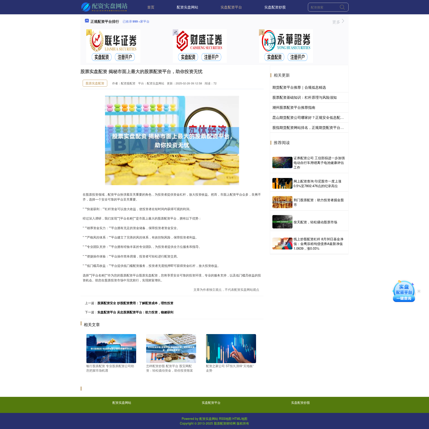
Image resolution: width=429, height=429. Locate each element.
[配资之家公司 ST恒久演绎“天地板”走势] (231, 348)
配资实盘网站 (187, 7)
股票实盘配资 (95, 83)
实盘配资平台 (231, 7)
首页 (150, 7)
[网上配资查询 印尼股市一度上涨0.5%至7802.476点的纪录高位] (282, 183)
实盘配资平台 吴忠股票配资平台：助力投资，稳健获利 (135, 312)
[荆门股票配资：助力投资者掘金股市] (282, 202)
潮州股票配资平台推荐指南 (293, 107)
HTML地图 (239, 418)
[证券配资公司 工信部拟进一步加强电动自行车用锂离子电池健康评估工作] (282, 162)
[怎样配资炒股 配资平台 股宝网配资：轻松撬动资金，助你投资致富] (171, 348)
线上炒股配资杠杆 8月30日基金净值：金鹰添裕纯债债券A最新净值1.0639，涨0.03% (318, 243)
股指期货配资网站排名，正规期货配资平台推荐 (309, 127)
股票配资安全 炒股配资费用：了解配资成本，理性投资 (135, 303)
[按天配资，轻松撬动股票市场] (282, 221)
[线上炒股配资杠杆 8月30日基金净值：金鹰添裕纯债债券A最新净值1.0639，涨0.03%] (282, 243)
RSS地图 (225, 418)
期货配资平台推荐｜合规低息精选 (299, 87)
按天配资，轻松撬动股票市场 (315, 222)
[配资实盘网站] (104, 6)
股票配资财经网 (225, 423)
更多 (336, 22)
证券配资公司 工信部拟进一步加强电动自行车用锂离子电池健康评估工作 (319, 162)
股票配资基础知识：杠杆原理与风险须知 (304, 97)
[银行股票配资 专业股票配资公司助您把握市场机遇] (111, 348)
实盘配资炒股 (275, 7)
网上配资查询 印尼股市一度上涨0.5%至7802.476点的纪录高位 (317, 183)
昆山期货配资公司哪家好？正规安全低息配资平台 (311, 117)
